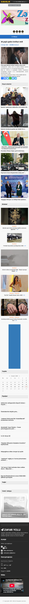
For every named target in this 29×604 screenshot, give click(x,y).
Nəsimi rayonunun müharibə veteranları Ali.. (14, 107)
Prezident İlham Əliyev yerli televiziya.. (13, 151)
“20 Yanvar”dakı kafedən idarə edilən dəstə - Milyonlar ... (13, 468)
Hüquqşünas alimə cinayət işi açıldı (12, 451)
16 (26, 384)
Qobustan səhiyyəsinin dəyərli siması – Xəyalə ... (13, 403)
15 (22, 384)
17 (3, 386)
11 (7, 384)
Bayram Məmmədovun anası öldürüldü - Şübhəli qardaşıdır (13, 476)
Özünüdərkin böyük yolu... (9, 411)
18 (7, 386)
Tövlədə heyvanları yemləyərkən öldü (13, 245)
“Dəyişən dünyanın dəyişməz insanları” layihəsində (13, 443)
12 (11, 384)
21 (18, 386)
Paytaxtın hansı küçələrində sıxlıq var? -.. (13, 172)
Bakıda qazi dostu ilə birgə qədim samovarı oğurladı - (14, 228)
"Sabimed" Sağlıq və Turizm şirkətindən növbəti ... (13, 459)
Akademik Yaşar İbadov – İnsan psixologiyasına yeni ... (11, 428)
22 (22, 386)
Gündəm (11, 293)
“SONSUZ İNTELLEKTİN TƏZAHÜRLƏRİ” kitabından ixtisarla (13, 419)
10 (3, 384)
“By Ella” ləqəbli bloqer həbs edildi (13, 295)
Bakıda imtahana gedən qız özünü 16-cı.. (13, 129)
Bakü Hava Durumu (5, 562)
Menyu (15, 36)
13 (14, 384)
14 (18, 384)
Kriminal (16, 45)
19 (11, 386)
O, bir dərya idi (5, 436)
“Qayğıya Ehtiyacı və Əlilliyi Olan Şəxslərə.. (14, 199)
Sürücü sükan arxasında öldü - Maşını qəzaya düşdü (14, 270)
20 (14, 386)
